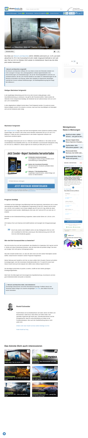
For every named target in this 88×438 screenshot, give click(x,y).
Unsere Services (54, 13)
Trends (19, 13)
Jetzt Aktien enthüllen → (73, 220)
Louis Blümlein (51, 367)
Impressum (74, 228)
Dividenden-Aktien (10, 51)
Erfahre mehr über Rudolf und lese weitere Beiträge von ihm (32, 326)
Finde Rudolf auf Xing (22, 329)
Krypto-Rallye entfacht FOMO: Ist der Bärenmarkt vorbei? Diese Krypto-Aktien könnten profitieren (73, 178)
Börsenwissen (29, 13)
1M (74, 61)
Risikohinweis (67, 229)
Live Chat (37, 288)
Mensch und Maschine (21, 56)
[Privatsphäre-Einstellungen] (4, 433)
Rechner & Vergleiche (40, 13)
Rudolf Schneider (51, 19)
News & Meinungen (11, 13)
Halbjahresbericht (11, 130)
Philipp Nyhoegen (50, 350)
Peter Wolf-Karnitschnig (21, 350)
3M (72, 61)
